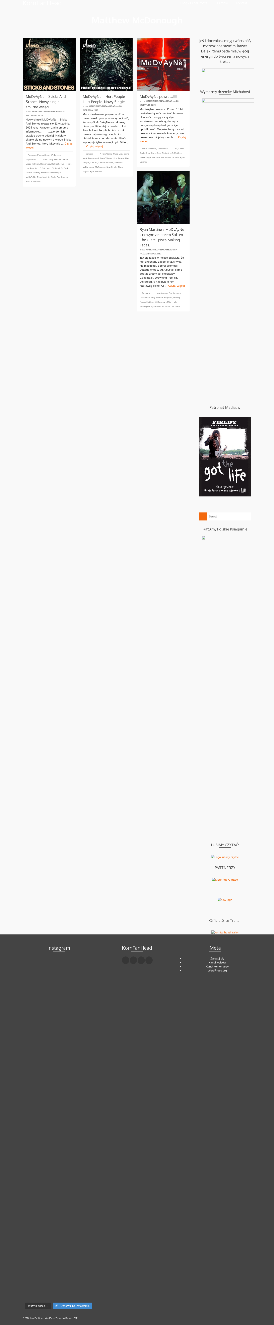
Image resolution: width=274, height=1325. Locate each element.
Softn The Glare (172, 306)
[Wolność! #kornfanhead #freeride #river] (34, 965)
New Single (112, 167)
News (144, 149)
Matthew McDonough (51, 173)
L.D (171, 153)
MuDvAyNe (31, 177)
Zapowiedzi (31, 159)
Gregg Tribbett (32, 164)
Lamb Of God (61, 168)
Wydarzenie (56, 155)
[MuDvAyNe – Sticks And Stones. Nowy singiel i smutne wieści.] (49, 64)
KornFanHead (42, 3)
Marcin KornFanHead (45, 111)
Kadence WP (71, 1318)
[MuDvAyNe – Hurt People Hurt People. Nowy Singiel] (106, 64)
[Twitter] (133, 960)
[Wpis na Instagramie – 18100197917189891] (34, 987)
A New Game (106, 154)
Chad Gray (48, 159)
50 (176, 149)
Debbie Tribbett (61, 159)
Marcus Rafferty (33, 173)
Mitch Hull (171, 302)
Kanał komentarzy (217, 966)
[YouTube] (149, 960)
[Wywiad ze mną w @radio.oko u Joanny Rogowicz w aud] (83, 1277)
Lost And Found (105, 163)
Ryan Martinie (43, 177)
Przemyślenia (43, 155)
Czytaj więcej (94, 146)
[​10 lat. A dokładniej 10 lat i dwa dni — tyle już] (58, 1117)
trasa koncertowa (34, 181)
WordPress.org (217, 970)
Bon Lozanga (175, 293)
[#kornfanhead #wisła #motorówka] (58, 965)
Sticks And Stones (59, 177)
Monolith (156, 157)
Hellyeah (55, 164)
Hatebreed (45, 164)
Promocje (146, 293)
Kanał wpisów (217, 962)
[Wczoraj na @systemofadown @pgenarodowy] (83, 987)
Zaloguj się (217, 958)
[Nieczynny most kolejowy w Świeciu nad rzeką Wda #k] (34, 1269)
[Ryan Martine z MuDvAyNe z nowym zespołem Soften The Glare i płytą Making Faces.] (163, 197)
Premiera (32, 155)
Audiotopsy (162, 293)
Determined (93, 158)
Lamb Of (50, 168)
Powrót (176, 157)
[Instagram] (141, 960)
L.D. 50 (41, 168)
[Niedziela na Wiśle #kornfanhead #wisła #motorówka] (83, 969)
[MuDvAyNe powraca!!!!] (163, 64)
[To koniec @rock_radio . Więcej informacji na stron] (58, 1273)
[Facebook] (125, 960)
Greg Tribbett (106, 158)
